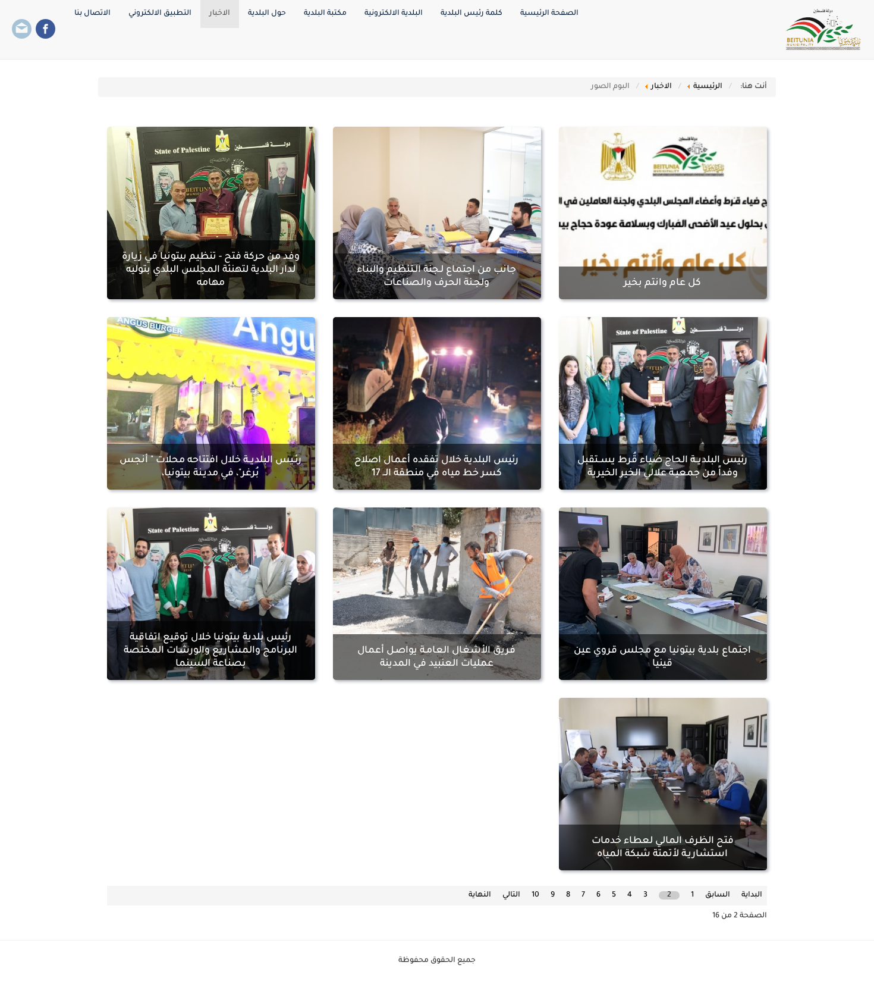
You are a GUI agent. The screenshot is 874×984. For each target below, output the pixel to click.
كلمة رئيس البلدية (471, 14)
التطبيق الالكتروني (159, 14)
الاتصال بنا (92, 14)
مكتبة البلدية (325, 14)
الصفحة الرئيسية (549, 14)
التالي (511, 895)
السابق (717, 895)
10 (535, 895)
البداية (751, 895)
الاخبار (219, 14)
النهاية (480, 895)
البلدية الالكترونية (393, 14)
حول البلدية (267, 14)
